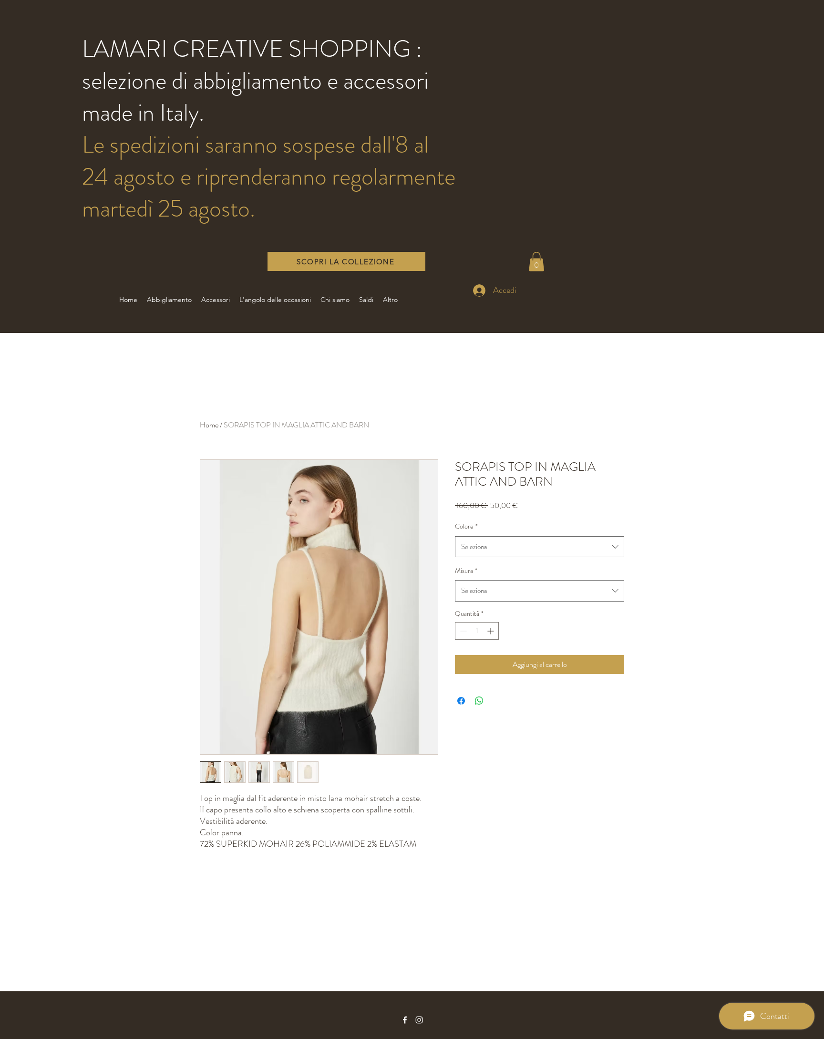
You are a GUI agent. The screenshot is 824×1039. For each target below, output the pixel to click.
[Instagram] (419, 1020)
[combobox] (539, 546)
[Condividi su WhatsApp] (479, 701)
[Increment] (491, 631)
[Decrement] (462, 631)
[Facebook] (405, 1020)
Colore (466, 526)
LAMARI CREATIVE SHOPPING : (252, 48)
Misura (466, 570)
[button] (536, 261)
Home (209, 424)
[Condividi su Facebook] (461, 701)
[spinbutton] (476, 631)
